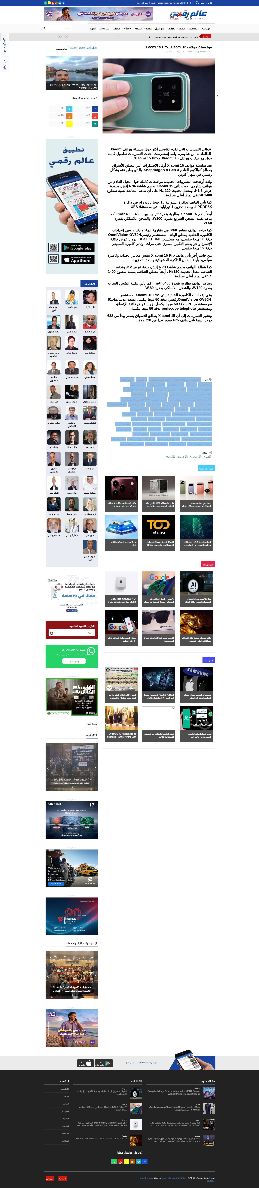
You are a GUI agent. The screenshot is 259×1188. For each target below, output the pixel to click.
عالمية (149, 28)
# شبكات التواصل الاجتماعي (174, 424)
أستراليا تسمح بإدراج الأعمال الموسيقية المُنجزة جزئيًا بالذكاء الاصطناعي (198, 601)
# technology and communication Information (192, 414)
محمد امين (54, 514)
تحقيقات (193, 28)
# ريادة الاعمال (205, 429)
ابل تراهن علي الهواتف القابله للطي (123, 543)
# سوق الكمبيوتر (153, 404)
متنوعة (138, 28)
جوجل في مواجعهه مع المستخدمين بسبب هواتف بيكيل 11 (171, 37)
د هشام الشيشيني (72, 423)
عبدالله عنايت (89, 492)
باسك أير (54, 447)
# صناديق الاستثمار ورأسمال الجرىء (141, 439)
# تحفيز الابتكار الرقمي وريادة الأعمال (181, 419)
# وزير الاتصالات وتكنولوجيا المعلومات (137, 389)
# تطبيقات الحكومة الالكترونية (199, 444)
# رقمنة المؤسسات (162, 414)
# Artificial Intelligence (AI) (162, 409)
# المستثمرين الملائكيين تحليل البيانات (196, 439)
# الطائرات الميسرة (140, 434)
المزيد (93, 28)
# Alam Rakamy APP (117, 404)
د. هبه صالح (72, 352)
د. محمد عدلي (72, 377)
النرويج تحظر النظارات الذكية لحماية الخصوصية (159, 639)
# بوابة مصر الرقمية (180, 434)
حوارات (116, 28)
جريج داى (90, 535)
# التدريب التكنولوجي (175, 384)
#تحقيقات (65, 1088)
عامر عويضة (72, 514)
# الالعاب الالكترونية (203, 404)
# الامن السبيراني (124, 429)
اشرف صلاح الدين (89, 557)
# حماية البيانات (129, 414)
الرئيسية (206, 28)
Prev (48, 767)
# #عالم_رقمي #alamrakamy (131, 444)
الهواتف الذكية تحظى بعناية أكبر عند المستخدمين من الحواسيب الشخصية (197, 544)
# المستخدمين (155, 429)
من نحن (49, 1178)
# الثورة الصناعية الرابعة (160, 434)
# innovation (182, 409)
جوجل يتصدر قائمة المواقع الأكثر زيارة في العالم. (122, 639)
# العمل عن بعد (139, 429)
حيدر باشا (90, 468)
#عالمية (66, 1118)
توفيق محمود (90, 422)
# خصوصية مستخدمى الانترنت (199, 424)
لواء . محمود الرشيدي (53, 353)
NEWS (127, 28)
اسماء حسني (90, 377)
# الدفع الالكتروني (204, 419)
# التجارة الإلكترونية (156, 419)
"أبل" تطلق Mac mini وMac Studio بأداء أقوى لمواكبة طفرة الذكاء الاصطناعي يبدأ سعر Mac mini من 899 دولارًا (102, 1123)
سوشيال (159, 28)
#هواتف (66, 1103)
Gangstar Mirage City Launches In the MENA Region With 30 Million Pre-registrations (173, 1092)
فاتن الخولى (90, 307)
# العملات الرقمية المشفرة (200, 434)
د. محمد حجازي (89, 401)
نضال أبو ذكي (72, 535)
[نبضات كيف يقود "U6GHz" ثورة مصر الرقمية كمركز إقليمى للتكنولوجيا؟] (72, 72)
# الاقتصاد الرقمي (139, 419)
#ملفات (66, 1096)
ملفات (182, 28)
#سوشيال (65, 1111)
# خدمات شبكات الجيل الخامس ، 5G (147, 424)
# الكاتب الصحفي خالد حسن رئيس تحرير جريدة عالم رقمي (190, 394)
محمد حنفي (72, 331)
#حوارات (65, 1140)
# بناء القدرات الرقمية (156, 384)
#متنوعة (66, 1126)
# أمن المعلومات (145, 414)
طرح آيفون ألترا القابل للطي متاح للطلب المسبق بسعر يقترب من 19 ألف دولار (159, 505)
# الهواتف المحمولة (170, 404)
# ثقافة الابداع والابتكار (139, 409)
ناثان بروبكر (72, 447)
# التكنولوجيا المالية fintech (156, 444)
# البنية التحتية (187, 404)
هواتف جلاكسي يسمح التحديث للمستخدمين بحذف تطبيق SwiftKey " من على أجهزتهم (174, 1108)
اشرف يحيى (54, 492)
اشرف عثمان (71, 401)
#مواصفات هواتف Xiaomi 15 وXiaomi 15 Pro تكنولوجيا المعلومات (174, 379)
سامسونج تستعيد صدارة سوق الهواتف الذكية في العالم (197, 696)
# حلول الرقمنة (205, 384)
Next (96, 767)
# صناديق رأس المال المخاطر (168, 439)
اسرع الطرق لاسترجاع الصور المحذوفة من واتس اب (199, 735)
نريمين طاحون (90, 514)
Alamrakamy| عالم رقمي (173, 1177)
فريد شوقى (72, 307)
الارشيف (5, 65)
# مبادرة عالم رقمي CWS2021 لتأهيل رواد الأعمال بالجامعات (143, 399)
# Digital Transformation (200, 409)
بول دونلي (72, 492)
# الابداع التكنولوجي (189, 429)
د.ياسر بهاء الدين (53, 308)
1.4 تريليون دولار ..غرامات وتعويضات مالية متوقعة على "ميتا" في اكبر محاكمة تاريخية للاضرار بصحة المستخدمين (175, 1123)
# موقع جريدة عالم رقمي (157, 394)
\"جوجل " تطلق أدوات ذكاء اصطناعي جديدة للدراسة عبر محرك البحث (159, 601)
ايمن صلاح (90, 331)
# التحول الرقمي (127, 379)
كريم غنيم (54, 401)
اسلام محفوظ (54, 422)
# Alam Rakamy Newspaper (199, 389)
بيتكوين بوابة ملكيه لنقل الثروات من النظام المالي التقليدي (196, 639)
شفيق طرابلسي (54, 469)
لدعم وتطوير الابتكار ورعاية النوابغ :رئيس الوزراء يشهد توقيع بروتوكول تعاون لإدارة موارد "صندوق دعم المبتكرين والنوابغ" (174, 1141)
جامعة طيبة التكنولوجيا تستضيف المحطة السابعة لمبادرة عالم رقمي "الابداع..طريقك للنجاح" (72, 990)
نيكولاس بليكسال (72, 469)
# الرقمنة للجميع (118, 439)
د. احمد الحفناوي (54, 378)
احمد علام (90, 447)
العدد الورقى (5, 45)
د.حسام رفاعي (54, 535)
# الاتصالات (141, 379)
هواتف (171, 28)
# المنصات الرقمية (170, 429)
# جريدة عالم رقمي (137, 384)
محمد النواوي (54, 331)
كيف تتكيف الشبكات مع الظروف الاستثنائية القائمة (159, 735)
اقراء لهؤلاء (89, 283)
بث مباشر (104, 28)
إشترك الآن (74, 661)
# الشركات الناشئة (122, 424)
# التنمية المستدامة (178, 444)
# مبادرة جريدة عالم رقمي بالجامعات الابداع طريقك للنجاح (190, 399)
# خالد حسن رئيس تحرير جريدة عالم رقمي (170, 389)
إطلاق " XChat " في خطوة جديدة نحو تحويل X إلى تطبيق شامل (159, 696)
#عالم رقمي (191, 384)
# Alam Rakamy (138, 394)
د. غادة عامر (90, 352)
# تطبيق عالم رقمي (136, 404)
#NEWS (65, 1133)
